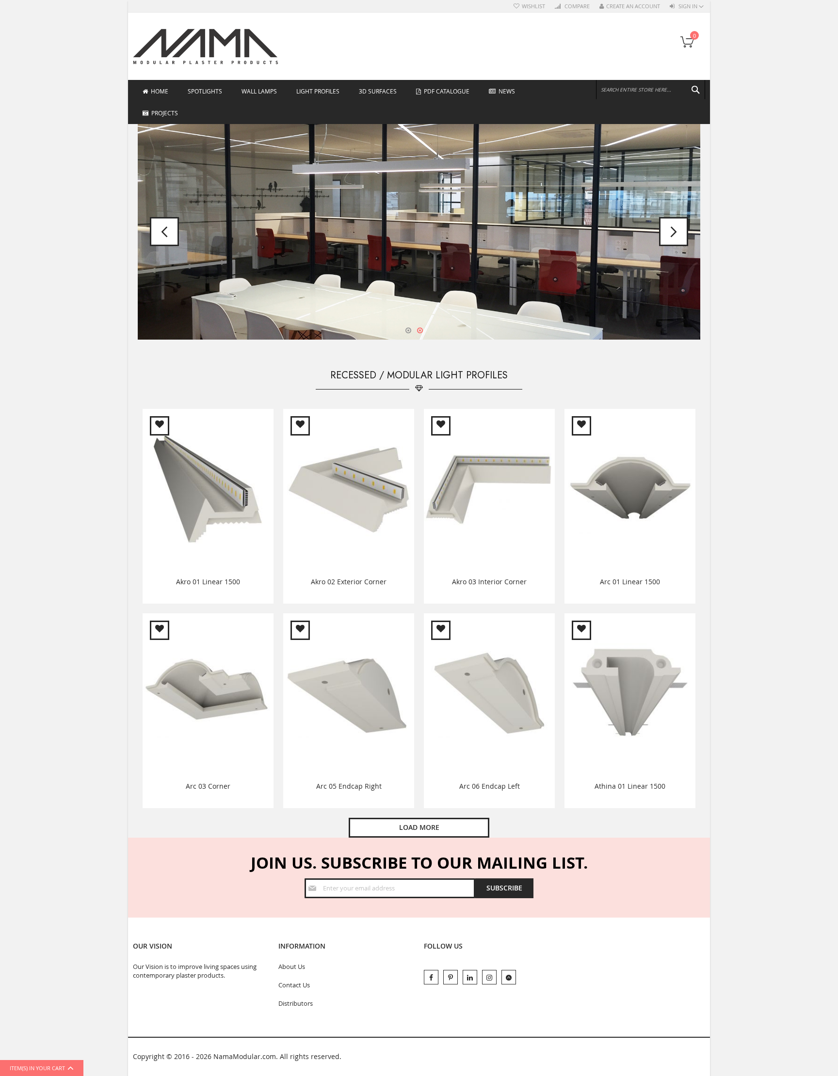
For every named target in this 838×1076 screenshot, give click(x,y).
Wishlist (533, 6)
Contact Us (294, 985)
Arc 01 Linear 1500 (630, 581)
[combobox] (650, 89)
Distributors (295, 1003)
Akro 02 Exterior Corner (349, 581)
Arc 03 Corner (208, 786)
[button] (159, 426)
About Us (291, 966)
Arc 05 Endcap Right (349, 786)
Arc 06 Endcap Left (489, 786)
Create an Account (633, 6)
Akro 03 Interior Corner (489, 581)
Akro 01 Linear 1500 (208, 581)
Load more (419, 827)
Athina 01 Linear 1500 (630, 786)
